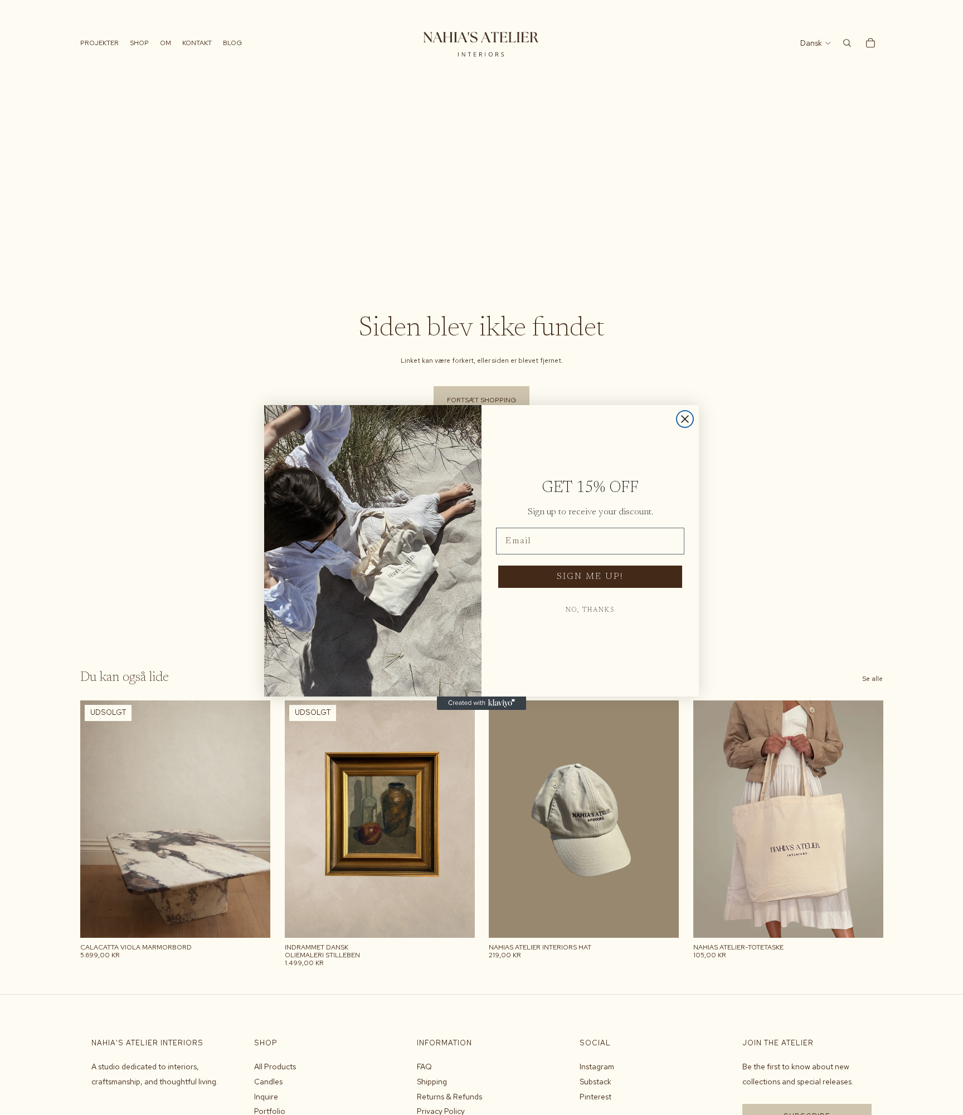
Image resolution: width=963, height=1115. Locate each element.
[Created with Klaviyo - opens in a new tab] (481, 703)
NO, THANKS (590, 610)
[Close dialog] (685, 419)
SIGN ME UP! (590, 576)
